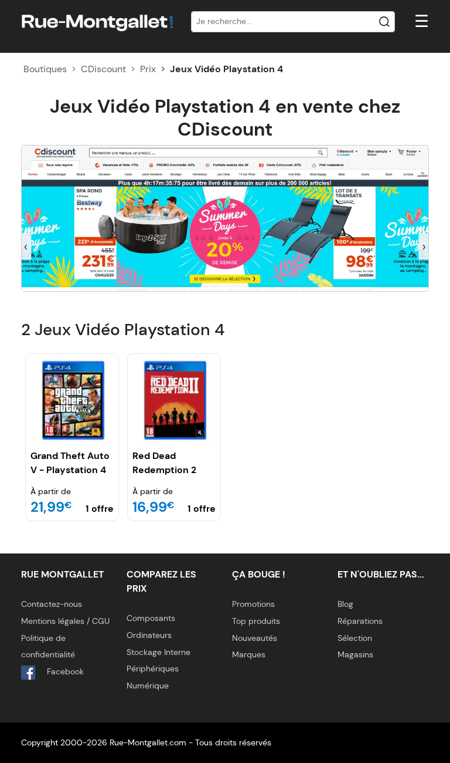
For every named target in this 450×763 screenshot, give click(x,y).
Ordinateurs (149, 635)
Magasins (355, 654)
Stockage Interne (158, 652)
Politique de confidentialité (48, 646)
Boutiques (45, 69)
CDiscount (103, 69)
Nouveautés (254, 638)
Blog (345, 604)
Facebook (64, 671)
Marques (248, 654)
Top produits (256, 621)
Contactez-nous (51, 604)
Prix (148, 69)
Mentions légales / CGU (65, 621)
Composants (151, 618)
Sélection (355, 638)
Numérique (148, 685)
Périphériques (153, 668)
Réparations (360, 621)
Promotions (253, 604)
